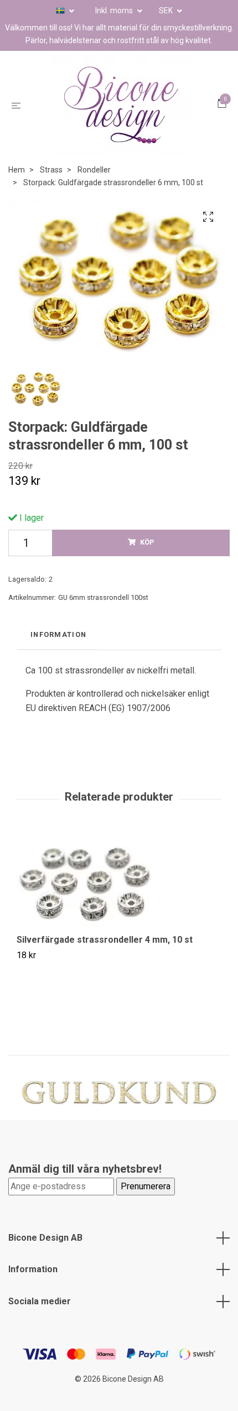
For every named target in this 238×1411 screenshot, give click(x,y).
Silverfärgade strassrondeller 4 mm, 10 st (105, 939)
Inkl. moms (114, 10)
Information (33, 1269)
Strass (51, 169)
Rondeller (94, 169)
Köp (147, 542)
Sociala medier (39, 1301)
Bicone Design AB (45, 1237)
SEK (166, 10)
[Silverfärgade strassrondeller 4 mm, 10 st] (119, 882)
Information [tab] (58, 634)
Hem (16, 169)
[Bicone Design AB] (121, 105)
